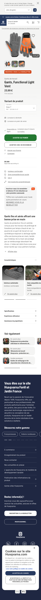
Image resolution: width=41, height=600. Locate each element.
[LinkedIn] (8, 544)
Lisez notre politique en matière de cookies (19, 569)
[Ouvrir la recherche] (28, 22)
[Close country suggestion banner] (38, 3)
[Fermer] (34, 548)
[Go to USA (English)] (35, 10)
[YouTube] (33, 544)
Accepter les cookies (20, 573)
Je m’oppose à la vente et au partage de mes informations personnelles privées (20, 579)
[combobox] (20, 107)
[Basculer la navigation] (38, 22)
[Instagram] (24, 544)
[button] (33, 35)
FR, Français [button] (11, 23)
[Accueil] (3, 22)
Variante (8, 104)
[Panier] (33, 22)
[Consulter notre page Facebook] (16, 544)
